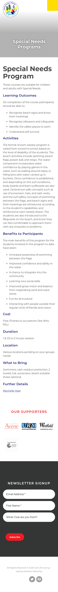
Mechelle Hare (12, 390)
